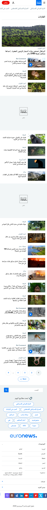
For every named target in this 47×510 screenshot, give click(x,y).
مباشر (6, 3)
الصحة (20, 458)
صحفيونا (42, 472)
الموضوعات (41, 444)
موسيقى (13, 425)
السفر (43, 463)
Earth (20, 454)
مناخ (24, 172)
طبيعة (24, 71)
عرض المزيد (41, 487)
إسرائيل (11, 415)
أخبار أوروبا (22, 160)
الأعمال (43, 454)
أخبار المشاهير (21, 420)
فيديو (43, 468)
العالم (20, 449)
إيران (36, 415)
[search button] (6, 390)
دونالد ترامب (24, 415)
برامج (20, 468)
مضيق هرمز (35, 420)
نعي (9, 420)
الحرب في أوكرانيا (11, 409)
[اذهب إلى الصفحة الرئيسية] (39, 2)
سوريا (34, 425)
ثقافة (24, 425)
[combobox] (23, 390)
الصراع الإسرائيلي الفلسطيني (19, 8)
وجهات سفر (22, 246)
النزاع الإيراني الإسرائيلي (37, 8)
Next (24, 379)
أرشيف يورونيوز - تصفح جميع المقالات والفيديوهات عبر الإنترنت (12, 473)
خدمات (43, 482)
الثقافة (20, 463)
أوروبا (43, 449)
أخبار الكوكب (41, 48)
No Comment (21, 59)
